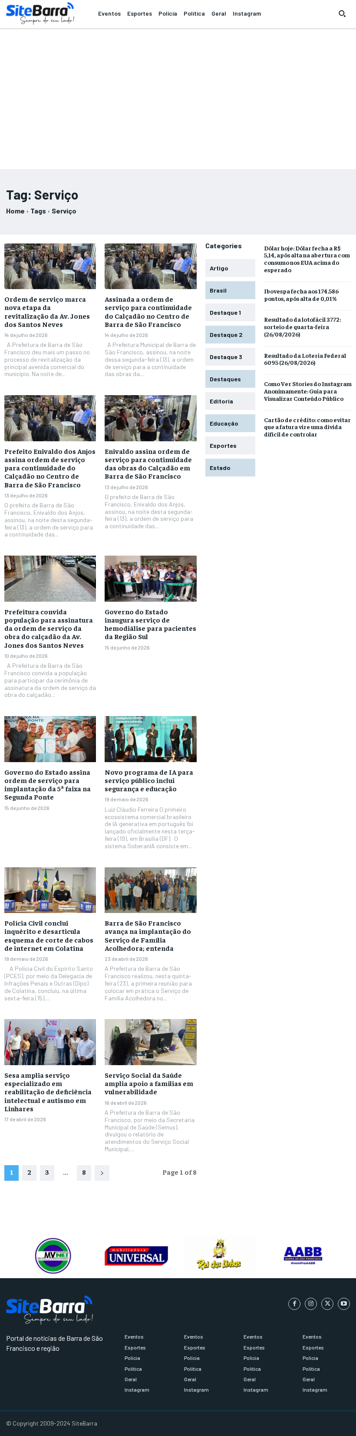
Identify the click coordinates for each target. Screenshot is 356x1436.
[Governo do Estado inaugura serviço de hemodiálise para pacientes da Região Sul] (150, 579)
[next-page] (102, 1173)
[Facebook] (294, 1304)
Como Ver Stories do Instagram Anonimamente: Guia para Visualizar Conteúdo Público (308, 391)
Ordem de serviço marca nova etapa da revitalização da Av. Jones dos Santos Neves (47, 311)
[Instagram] (311, 1304)
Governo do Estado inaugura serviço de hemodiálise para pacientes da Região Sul (150, 624)
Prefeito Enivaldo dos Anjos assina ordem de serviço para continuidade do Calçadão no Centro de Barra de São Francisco (50, 467)
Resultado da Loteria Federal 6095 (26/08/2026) (305, 358)
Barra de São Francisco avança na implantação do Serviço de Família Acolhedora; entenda (148, 935)
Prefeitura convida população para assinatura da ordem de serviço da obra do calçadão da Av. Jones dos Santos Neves (48, 628)
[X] (327, 1304)
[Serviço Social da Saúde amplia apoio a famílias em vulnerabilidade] (150, 1042)
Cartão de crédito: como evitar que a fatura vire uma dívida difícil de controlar (307, 427)
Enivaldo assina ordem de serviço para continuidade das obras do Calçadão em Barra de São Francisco (148, 463)
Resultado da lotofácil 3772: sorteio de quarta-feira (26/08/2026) (302, 326)
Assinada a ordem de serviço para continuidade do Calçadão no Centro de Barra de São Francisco (148, 311)
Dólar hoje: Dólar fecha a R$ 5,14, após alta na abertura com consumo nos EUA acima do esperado (307, 258)
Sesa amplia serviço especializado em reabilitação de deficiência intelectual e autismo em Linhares (48, 1091)
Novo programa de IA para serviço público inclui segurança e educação (149, 780)
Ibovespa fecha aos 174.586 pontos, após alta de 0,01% (301, 294)
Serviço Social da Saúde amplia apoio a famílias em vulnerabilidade (149, 1083)
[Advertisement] (178, 95)
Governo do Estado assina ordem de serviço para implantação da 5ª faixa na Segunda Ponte (47, 784)
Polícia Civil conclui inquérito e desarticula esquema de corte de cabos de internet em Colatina (48, 935)
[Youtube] (344, 1304)
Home (15, 211)
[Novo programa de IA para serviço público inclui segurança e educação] (150, 739)
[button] (342, 13)
